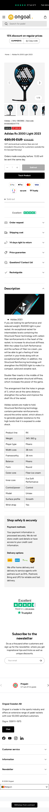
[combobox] (24, 24)
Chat (8, 729)
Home (7, 54)
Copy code (33, 41)
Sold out (33, 167)
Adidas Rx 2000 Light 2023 (22, 54)
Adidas (7, 121)
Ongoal (11, 781)
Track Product (24, 175)
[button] (45, 17)
